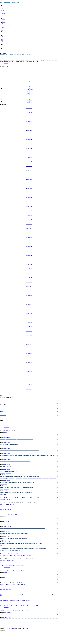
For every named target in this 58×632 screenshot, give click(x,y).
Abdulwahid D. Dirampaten (4, 499)
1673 (7, 66)
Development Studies (7, 567)
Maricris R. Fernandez (3, 594)
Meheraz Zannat (6, 600)
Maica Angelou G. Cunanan (4, 489)
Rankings (3, 13)
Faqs (3, 21)
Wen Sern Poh (15, 430)
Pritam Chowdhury (16, 600)
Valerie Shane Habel (45, 478)
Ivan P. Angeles (2, 589)
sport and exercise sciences (7, 612)
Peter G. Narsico (9, 570)
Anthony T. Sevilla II (3, 540)
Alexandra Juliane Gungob (38, 478)
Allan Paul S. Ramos (3, 575)
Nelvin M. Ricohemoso (28, 605)
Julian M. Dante (2, 565)
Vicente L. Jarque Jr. (3, 504)
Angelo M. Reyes (8, 473)
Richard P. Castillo (9, 605)
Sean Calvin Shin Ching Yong (4, 430)
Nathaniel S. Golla (15, 584)
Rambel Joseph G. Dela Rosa (48, 594)
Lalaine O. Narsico (15, 570)
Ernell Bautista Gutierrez (9, 565)
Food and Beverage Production (8, 526)
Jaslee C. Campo (2, 610)
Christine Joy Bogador (3, 555)
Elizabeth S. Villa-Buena (10, 504)
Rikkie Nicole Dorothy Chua (4, 478)
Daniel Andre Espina (19, 478)
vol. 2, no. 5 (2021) (29, 100)
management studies (7, 531)
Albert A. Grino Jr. (11, 499)
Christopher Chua (3, 509)
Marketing (5, 432)
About (3, 10)
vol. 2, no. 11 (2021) (30, 89)
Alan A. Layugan (2, 514)
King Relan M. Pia (21, 605)
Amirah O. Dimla (10, 594)
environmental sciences (7, 617)
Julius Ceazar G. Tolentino (25, 610)
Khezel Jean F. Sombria (27, 555)
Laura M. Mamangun (32, 594)
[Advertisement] (27, 622)
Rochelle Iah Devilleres (52, 478)
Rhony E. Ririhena (8, 435)
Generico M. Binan (3, 457)
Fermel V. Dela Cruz (9, 584)
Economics (5, 572)
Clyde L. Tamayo (2, 560)
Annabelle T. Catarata (3, 615)
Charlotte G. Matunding (20, 555)
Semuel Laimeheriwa (15, 435)
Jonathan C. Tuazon (3, 494)
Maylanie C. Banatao (3, 605)
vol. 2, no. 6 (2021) (29, 102)
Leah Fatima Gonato (31, 478)
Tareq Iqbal (11, 600)
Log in (3, 15)
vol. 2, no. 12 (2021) (30, 91)
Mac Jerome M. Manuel (3, 484)
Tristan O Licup (8, 610)
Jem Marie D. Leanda (3, 425)
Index (3, 27)
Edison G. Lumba (13, 610)
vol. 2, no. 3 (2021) (29, 95)
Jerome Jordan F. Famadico (10, 560)
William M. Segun (2, 584)
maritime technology (7, 427)
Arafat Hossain (28, 600)
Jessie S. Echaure (16, 457)
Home (3, 5)
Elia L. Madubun (2, 435)
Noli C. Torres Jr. (2, 545)
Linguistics (5, 577)
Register (3, 16)
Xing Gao (10, 430)
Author (3, 8)
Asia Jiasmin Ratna (22, 600)
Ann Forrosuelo (25, 478)
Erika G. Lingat (19, 610)
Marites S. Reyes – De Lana (4, 550)
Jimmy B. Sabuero (3, 519)
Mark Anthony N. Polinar (22, 570)
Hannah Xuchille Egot (12, 478)
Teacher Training (6, 490)
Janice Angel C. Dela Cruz (39, 594)
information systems (6, 474)
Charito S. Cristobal (21, 565)
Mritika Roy (2, 600)
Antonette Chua (8, 509)
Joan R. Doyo (15, 565)
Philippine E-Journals (11, 2)
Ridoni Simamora (20, 435)
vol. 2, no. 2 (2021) (29, 93)
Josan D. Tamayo (2, 473)
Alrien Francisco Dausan (10, 457)
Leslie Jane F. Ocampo (16, 594)
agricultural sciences (7, 437)
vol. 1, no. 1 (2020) (29, 82)
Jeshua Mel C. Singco (3, 570)
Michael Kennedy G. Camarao (11, 555)
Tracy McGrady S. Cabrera (24, 594)
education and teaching (7, 442)
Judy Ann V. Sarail (8, 589)
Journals (3, 19)
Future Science (6, 63)
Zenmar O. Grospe (15, 605)
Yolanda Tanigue (8, 514)
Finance (5, 516)
